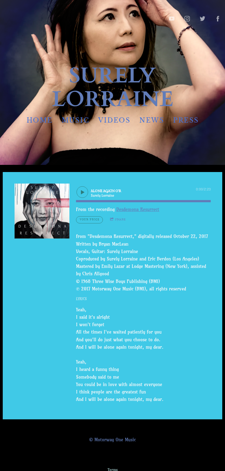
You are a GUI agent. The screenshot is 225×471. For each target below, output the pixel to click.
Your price (89, 219)
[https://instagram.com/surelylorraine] (187, 18)
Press (186, 120)
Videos (114, 120)
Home (39, 120)
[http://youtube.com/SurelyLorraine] (172, 18)
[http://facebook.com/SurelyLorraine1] (218, 18)
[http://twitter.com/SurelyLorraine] (202, 18)
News (151, 120)
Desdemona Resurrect (137, 209)
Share (120, 219)
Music (75, 120)
